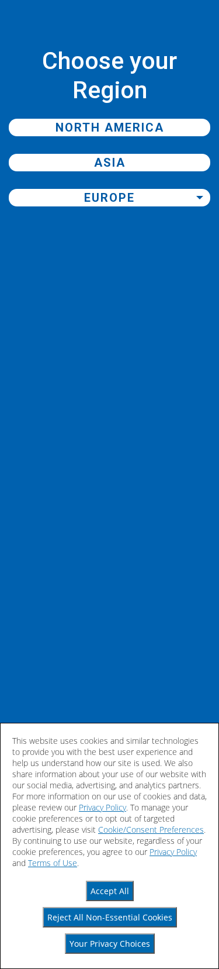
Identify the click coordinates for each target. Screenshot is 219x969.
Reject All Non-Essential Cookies (109, 917)
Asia (110, 163)
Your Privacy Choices (109, 943)
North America (109, 127)
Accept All (110, 890)
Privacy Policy (102, 807)
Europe (109, 198)
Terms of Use (52, 862)
